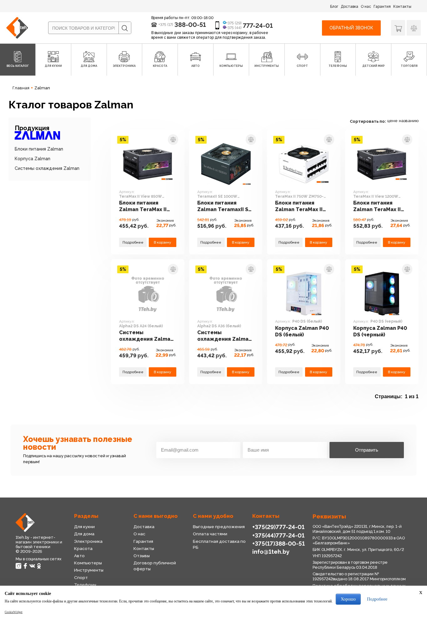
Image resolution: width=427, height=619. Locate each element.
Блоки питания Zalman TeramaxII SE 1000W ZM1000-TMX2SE (224, 206)
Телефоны (85, 584)
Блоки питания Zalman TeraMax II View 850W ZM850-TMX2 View (143, 206)
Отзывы (141, 555)
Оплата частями (210, 533)
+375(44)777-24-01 (278, 535)
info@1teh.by (270, 551)
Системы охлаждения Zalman (47, 168)
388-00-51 (190, 24)
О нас (366, 6)
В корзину (162, 242)
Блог (334, 6)
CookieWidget (14, 612)
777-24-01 (258, 25)
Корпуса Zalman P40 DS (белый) (302, 331)
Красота (83, 548)
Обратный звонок (351, 27)
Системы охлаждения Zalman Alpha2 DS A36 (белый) (224, 335)
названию (409, 121)
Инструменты (88, 569)
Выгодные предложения (219, 526)
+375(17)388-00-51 (278, 543)
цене (392, 121)
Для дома (84, 533)
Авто (79, 555)
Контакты (402, 6)
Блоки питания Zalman (39, 148)
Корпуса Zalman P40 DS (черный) (380, 331)
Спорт (81, 577)
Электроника (88, 541)
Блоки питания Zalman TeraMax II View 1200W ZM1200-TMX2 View (381, 206)
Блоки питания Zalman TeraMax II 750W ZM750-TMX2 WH (299, 206)
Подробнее (133, 242)
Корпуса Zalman (32, 158)
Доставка (349, 6)
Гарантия (382, 6)
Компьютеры (88, 562)
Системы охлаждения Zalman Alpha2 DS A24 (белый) (146, 335)
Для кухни (84, 526)
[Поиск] (124, 28)
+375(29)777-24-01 (278, 526)
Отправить (366, 450)
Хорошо (348, 599)
